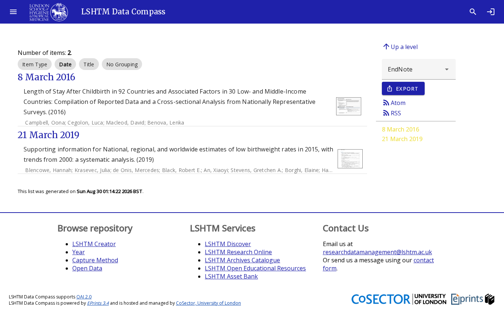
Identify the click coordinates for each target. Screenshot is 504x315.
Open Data (87, 268)
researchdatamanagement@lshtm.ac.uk (377, 252)
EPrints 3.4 (98, 303)
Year (78, 252)
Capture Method (95, 260)
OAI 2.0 (84, 297)
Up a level (400, 46)
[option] (35, 64)
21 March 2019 (402, 139)
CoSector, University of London (208, 303)
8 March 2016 (400, 129)
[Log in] (491, 12)
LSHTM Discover (228, 244)
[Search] (473, 12)
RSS (391, 112)
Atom (393, 102)
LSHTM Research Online (238, 252)
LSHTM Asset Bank (231, 276)
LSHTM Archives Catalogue (242, 260)
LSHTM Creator (94, 244)
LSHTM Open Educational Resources (255, 268)
